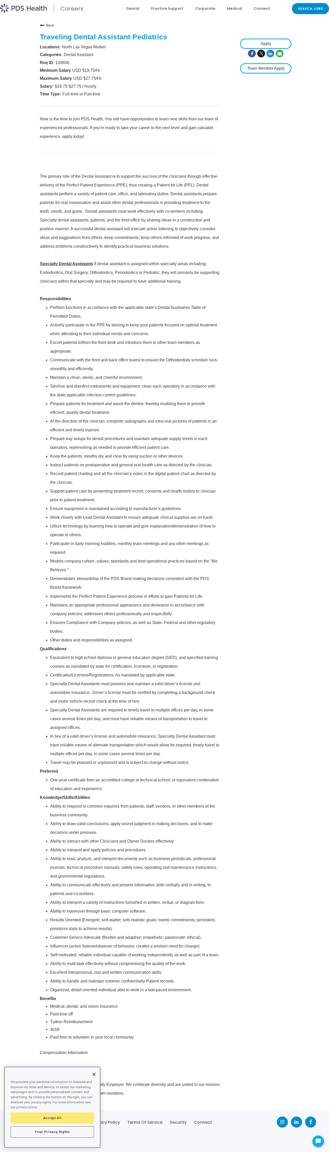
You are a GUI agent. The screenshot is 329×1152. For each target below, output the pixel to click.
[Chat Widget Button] (318, 1141)
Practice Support (167, 8)
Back (50, 25)
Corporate (205, 8)
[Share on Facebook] (252, 53)
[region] (52, 1107)
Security (178, 1122)
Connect (262, 8)
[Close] (94, 1074)
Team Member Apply (266, 68)
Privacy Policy (106, 1122)
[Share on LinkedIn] (270, 53)
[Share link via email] (279, 53)
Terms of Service (144, 1122)
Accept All (52, 1118)
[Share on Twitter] (261, 53)
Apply (266, 43)
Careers (71, 9)
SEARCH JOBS (310, 8)
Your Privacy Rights (52, 1132)
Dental (132, 8)
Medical (234, 8)
